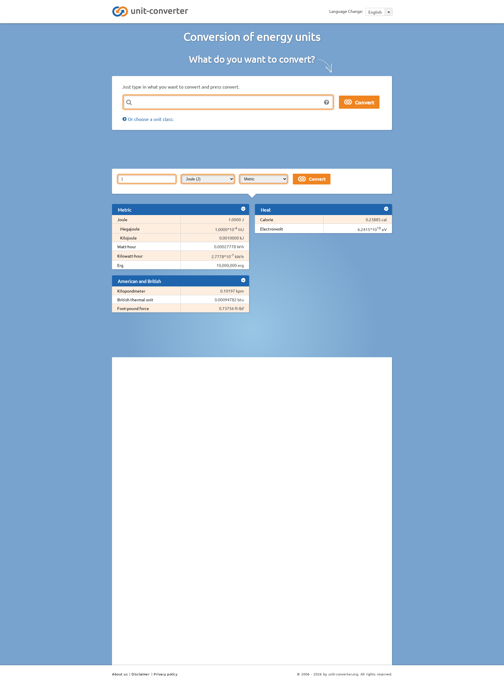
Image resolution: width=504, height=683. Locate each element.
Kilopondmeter (131, 290)
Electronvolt (271, 228)
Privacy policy (165, 674)
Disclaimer (141, 674)
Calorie (266, 219)
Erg (120, 265)
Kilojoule (128, 237)
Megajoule (130, 228)
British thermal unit (135, 299)
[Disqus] (252, 442)
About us (119, 674)
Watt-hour (126, 246)
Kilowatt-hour (130, 255)
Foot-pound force (133, 308)
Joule (122, 219)
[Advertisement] (253, 149)
